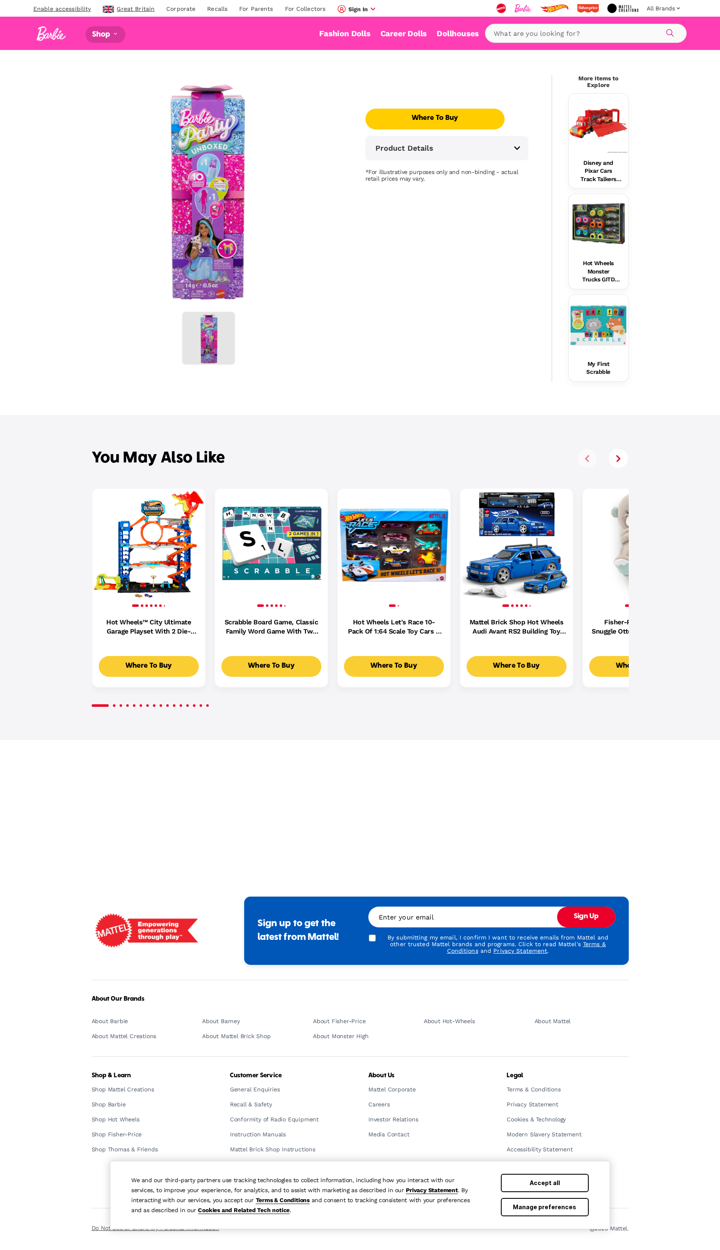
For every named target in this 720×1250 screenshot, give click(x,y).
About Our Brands (118, 999)
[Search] (668, 31)
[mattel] (502, 8)
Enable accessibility (62, 8)
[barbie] (523, 8)
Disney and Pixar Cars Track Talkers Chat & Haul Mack (598, 171)
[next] (618, 458)
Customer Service (256, 1076)
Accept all (545, 1182)
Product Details (404, 148)
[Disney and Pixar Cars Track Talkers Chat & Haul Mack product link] (598, 123)
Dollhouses (458, 33)
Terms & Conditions (283, 1200)
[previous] (587, 458)
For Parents (256, 8)
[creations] (623, 8)
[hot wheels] (555, 8)
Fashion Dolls (344, 33)
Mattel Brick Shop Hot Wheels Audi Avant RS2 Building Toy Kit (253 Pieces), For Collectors (517, 627)
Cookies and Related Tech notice (244, 1210)
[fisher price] (589, 8)
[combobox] (586, 33)
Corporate (180, 8)
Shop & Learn (111, 1076)
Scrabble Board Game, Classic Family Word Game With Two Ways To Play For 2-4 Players (271, 627)
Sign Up (586, 916)
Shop (102, 34)
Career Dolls (403, 33)
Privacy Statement (432, 1190)
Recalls (217, 8)
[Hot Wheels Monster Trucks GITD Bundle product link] (598, 223)
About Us (381, 1076)
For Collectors (305, 8)
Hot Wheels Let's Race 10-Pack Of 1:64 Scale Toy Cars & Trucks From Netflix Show (394, 627)
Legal (515, 1076)
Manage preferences (544, 1206)
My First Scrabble (598, 367)
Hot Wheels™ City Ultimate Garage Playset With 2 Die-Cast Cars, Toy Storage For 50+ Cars (148, 627)
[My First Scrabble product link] (598, 324)
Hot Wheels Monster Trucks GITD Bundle (598, 272)
